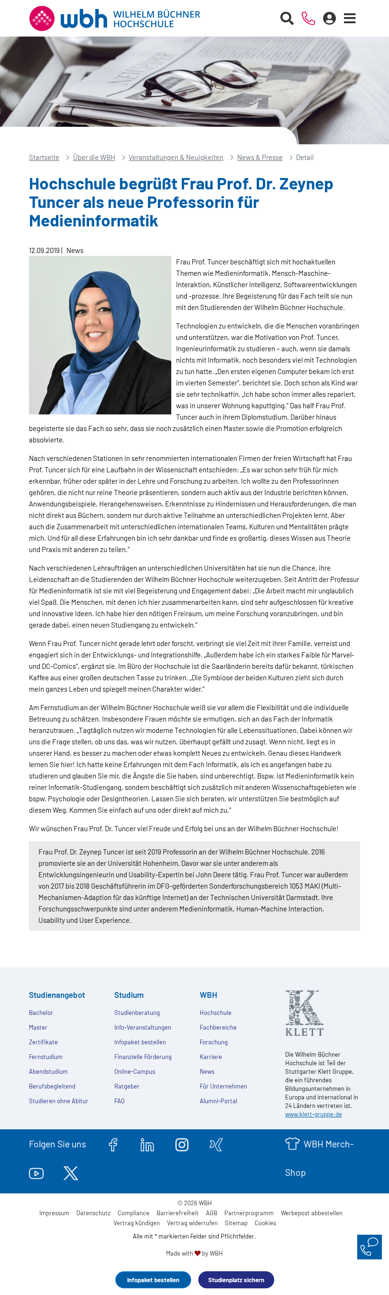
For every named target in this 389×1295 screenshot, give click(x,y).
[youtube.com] (36, 1172)
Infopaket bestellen (153, 1280)
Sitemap (236, 1223)
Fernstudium (46, 1056)
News (207, 1071)
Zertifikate (43, 1042)
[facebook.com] (113, 1143)
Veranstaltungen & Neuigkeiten (176, 157)
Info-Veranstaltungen (142, 1027)
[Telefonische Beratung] (308, 18)
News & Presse (260, 157)
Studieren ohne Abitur (58, 1101)
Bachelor (41, 1012)
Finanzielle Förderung (143, 1056)
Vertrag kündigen (136, 1223)
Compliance (133, 1213)
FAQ (119, 1101)
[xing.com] (216, 1143)
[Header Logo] (122, 18)
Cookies (265, 1223)
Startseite (44, 157)
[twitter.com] (71, 1172)
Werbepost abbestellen (312, 1213)
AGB (211, 1213)
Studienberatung (137, 1012)
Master (38, 1027)
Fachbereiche (218, 1027)
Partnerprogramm (249, 1213)
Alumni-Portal (218, 1101)
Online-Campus (134, 1071)
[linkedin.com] (147, 1143)
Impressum (54, 1213)
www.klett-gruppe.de (313, 1114)
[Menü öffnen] (350, 18)
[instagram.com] (182, 1143)
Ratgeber (126, 1086)
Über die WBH (94, 157)
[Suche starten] (287, 18)
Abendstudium (48, 1071)
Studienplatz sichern (236, 1280)
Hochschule (216, 1012)
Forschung (214, 1042)
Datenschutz (93, 1213)
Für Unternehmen (223, 1086)
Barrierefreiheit (178, 1213)
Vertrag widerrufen (192, 1223)
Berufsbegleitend (52, 1086)
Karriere (211, 1056)
